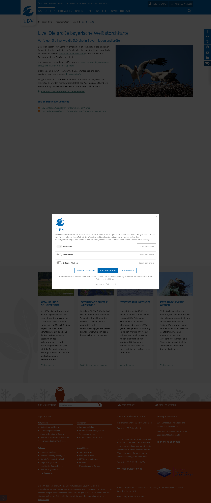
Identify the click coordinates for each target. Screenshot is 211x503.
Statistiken (68, 254)
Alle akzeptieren (108, 270)
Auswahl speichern (86, 270)
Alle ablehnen (127, 270)
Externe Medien (70, 263)
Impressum (99, 284)
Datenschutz (111, 284)
